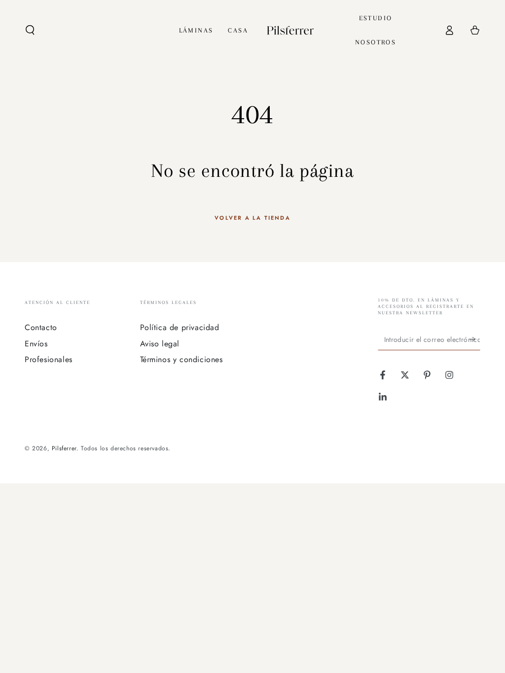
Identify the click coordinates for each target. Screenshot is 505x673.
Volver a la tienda (252, 218)
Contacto (41, 327)
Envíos (36, 343)
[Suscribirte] (474, 339)
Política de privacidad (179, 327)
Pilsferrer (64, 448)
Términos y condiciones (181, 359)
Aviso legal (160, 343)
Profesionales (48, 359)
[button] (30, 30)
